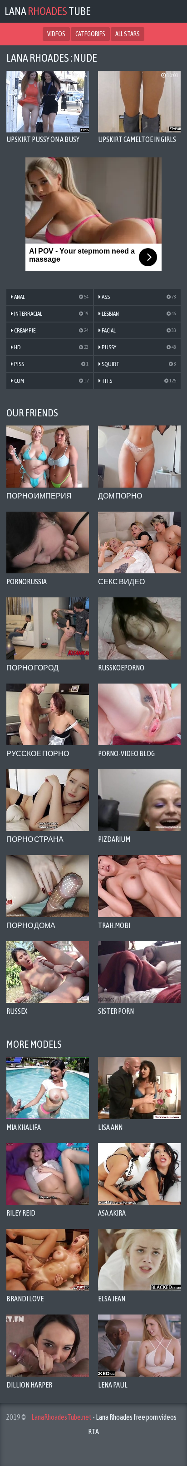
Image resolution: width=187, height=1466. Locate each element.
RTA (93, 1431)
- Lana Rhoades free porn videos (104, 1417)
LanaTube (48, 11)
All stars (127, 34)
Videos (56, 34)
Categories (90, 34)
